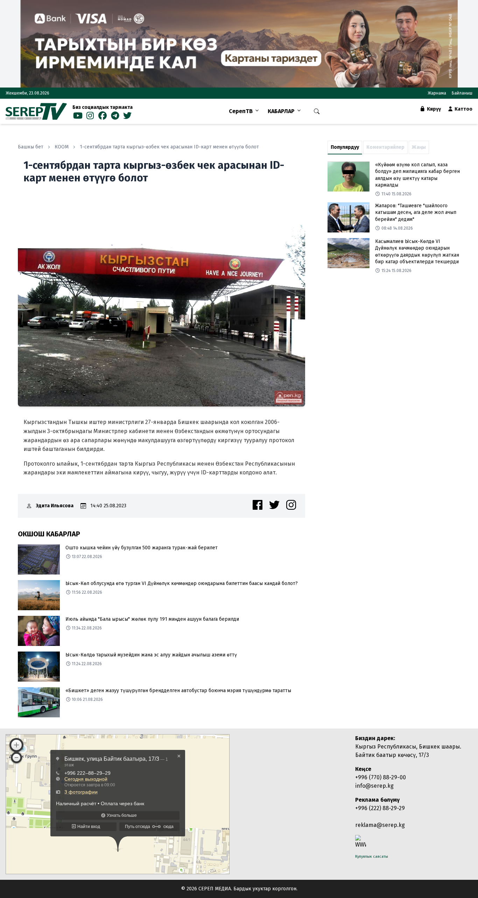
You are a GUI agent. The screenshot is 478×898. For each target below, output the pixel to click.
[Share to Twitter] (274, 504)
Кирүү (433, 109)
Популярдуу (345, 147)
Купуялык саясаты (371, 856)
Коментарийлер (385, 147)
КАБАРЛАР (281, 111)
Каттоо (463, 109)
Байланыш (462, 93)
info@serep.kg (374, 785)
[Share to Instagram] (291, 504)
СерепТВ (241, 111)
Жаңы (419, 147)
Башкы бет (30, 147)
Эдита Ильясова (54, 506)
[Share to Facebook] (257, 504)
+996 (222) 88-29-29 (380, 808)
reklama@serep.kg (380, 825)
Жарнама (437, 93)
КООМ (62, 147)
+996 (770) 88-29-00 (380, 777)
